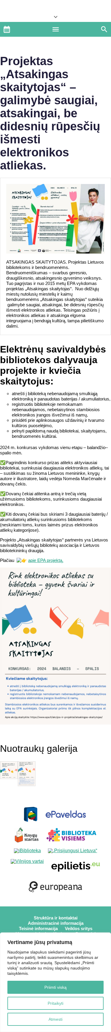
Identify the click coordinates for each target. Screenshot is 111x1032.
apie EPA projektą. (45, 560)
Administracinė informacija (55, 923)
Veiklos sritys (78, 928)
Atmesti (55, 1019)
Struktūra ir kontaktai (56, 917)
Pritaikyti (55, 1003)
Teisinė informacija (38, 928)
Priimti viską (55, 987)
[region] (55, 982)
